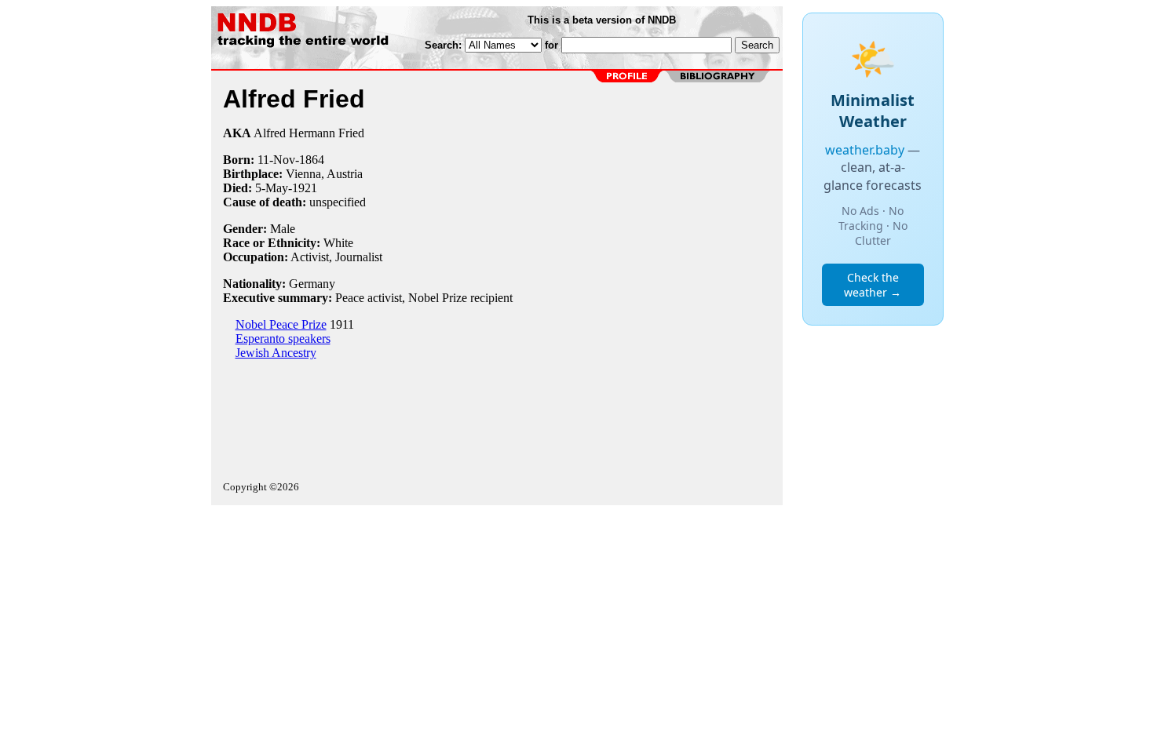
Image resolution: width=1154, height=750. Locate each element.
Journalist (358, 257)
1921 (304, 188)
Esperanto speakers (283, 338)
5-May (271, 188)
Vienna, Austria (324, 173)
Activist (309, 257)
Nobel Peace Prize (281, 324)
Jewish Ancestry (276, 352)
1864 (311, 159)
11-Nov (276, 159)
